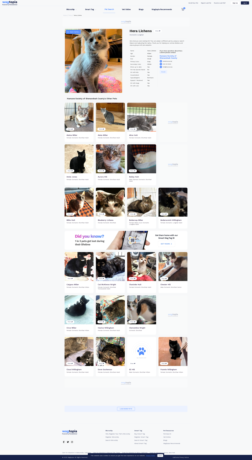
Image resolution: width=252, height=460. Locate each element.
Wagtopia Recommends (162, 9)
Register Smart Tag (141, 437)
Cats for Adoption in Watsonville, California (76, 452)
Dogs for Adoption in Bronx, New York (162, 452)
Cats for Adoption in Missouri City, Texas (106, 452)
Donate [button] (163, 72)
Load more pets (126, 409)
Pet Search (109, 9)
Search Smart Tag (140, 440)
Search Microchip (112, 440)
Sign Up (235, 3)
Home (65, 15)
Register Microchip (112, 437)
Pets (70, 15)
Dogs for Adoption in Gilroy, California (134, 452)
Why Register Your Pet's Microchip (118, 434)
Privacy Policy (150, 455)
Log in (245, 3)
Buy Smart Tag (139, 434)
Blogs (141, 9)
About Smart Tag (140, 443)
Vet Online (126, 9)
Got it (160, 455)
